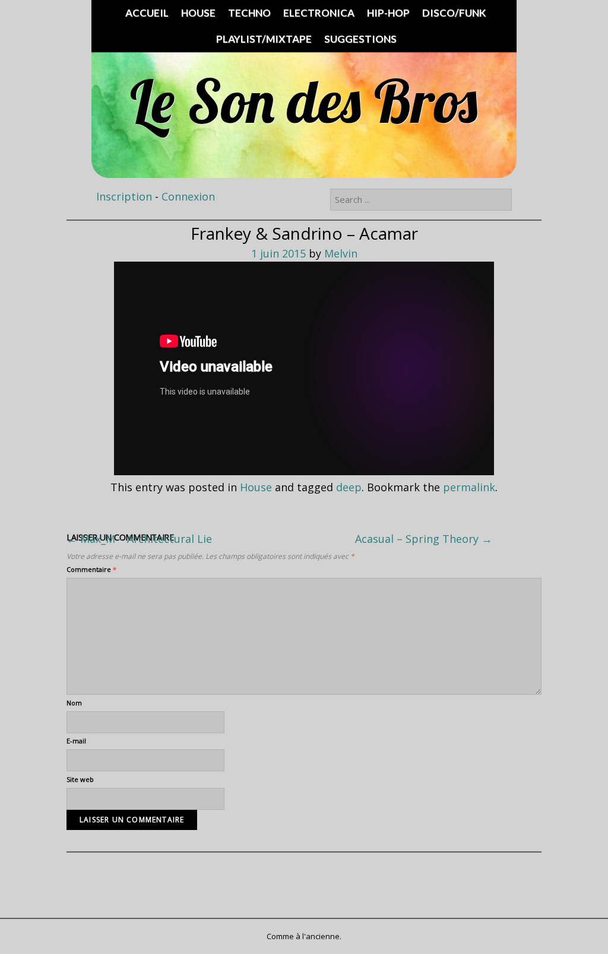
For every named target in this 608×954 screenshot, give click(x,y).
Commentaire (91, 569)
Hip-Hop (388, 13)
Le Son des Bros (303, 100)
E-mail (76, 740)
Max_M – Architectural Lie (139, 539)
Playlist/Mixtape (264, 39)
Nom (74, 702)
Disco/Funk (454, 13)
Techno (249, 13)
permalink (469, 487)
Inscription (124, 196)
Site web (80, 779)
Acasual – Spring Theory (423, 539)
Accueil (147, 13)
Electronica (318, 13)
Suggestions (360, 39)
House (198, 13)
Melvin (340, 253)
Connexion (188, 196)
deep (349, 487)
